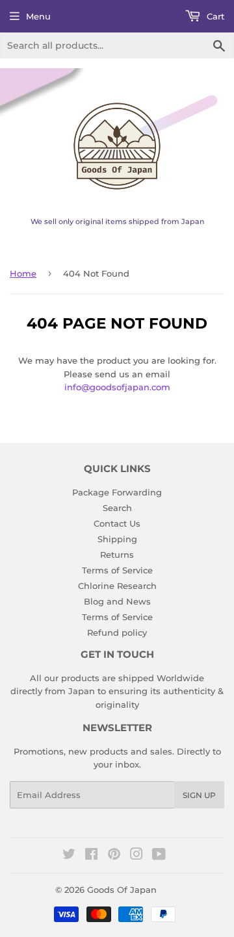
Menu (38, 16)
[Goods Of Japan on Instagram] (136, 856)
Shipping (117, 539)
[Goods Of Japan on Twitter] (68, 856)
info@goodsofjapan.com (117, 387)
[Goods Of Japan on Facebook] (91, 856)
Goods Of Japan (122, 889)
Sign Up (199, 795)
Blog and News (117, 601)
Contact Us (117, 523)
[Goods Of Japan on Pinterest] (114, 856)
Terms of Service (117, 570)
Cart (214, 16)
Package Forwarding (117, 492)
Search (117, 508)
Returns (117, 554)
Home (23, 273)
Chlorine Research (117, 586)
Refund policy (117, 632)
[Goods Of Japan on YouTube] (159, 856)
